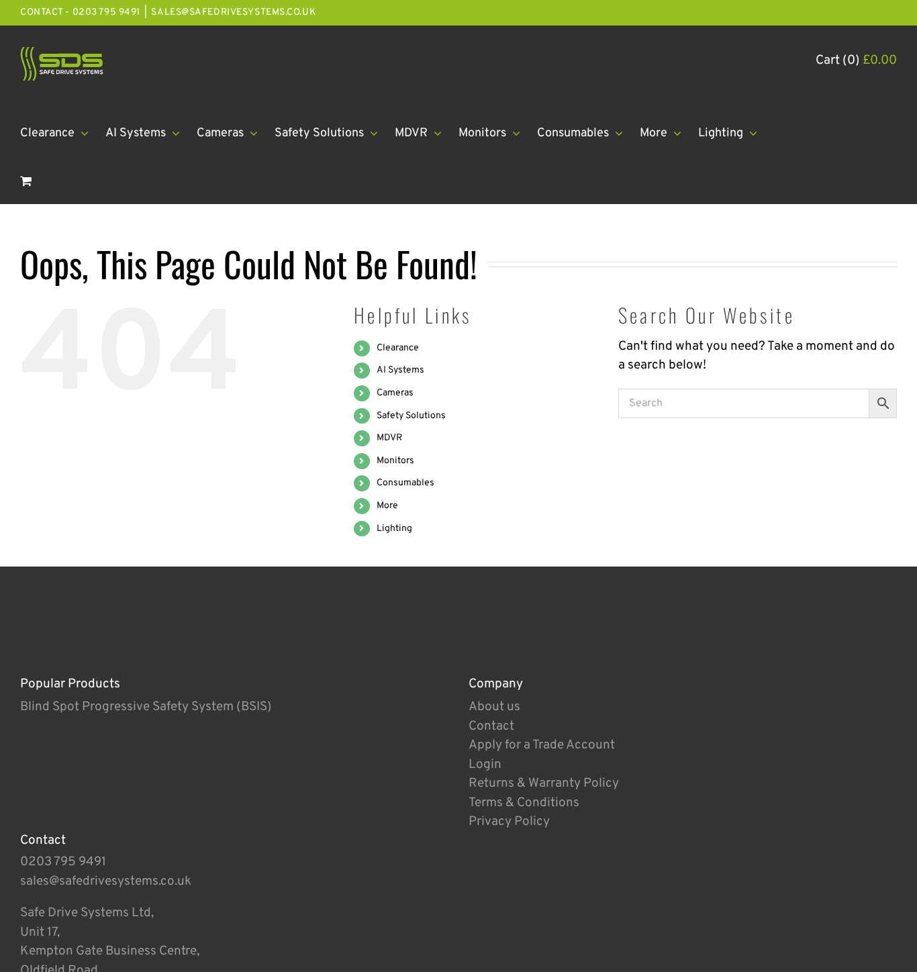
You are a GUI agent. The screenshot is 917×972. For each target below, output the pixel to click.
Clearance (398, 348)
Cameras (395, 393)
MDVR (389, 438)
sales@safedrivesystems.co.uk (233, 12)
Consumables (405, 483)
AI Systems (400, 370)
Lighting (394, 528)
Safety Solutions (411, 416)
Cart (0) (856, 60)
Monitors (395, 461)
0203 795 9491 (63, 862)
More (387, 506)
